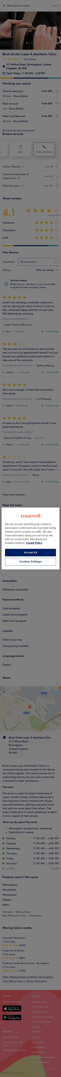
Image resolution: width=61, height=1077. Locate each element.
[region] (31, 538)
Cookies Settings (30, 561)
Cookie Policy (34, 543)
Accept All (30, 552)
